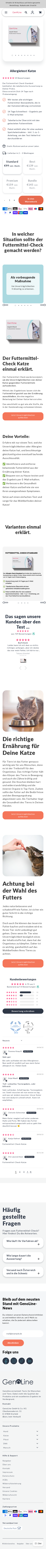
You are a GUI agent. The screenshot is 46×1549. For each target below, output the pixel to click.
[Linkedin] (29, 1361)
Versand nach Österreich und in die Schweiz (21, 1272)
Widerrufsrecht (10, 1495)
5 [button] (24, 55)
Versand (6, 1487)
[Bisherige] (4, 305)
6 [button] (27, 55)
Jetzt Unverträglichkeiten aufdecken (23, 416)
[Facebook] (6, 1361)
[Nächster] (41, 305)
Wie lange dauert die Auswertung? (19, 1257)
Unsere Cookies (10, 1491)
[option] (23, 35)
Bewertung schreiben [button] (23, 1011)
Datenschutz (8, 1476)
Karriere (6, 1499)
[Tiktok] (21, 1361)
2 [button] (15, 55)
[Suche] (26, 12)
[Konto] (32, 12)
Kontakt (6, 1468)
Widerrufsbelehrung (12, 1483)
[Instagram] (13, 1361)
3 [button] (18, 55)
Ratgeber (7, 1461)
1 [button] (12, 55)
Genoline (11, 1543)
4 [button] (21, 55)
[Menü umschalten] (6, 12)
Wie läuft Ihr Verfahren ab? (22, 1241)
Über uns (7, 1464)
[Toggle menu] (37, 1431)
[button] (9, 78)
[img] (23, 631)
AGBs (5, 1480)
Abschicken (13, 1343)
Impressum (8, 1472)
